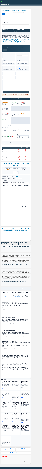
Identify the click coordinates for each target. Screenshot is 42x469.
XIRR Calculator (14, 455)
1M (7, 168)
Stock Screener (3, 458)
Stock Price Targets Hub (4, 455)
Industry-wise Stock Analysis (4, 457)
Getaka (4, 1)
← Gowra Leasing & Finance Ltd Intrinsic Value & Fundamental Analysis (12, 10)
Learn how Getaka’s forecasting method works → (16, 278)
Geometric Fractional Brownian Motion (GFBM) (8, 286)
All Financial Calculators (15, 460)
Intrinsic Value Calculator (15, 454)
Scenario (4, 58)
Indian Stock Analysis (3, 454)
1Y (14, 168)
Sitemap (35, 460)
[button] (40, 1)
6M (12, 168)
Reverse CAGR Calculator (15, 457)
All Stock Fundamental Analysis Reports (15, 433)
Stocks (32, 1)
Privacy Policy (35, 455)
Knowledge (35, 1)
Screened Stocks (3, 459)
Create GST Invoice (15, 459)
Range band (18, 58)
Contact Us (35, 454)
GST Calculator (14, 458)
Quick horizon (5, 52)
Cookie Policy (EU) (36, 458)
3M (9, 168)
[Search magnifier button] (3, 14)
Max (16, 168)
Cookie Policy (35, 457)
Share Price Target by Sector (4, 456)
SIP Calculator (14, 453)
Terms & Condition (36, 456)
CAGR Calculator (14, 456)
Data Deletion (35, 459)
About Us (35, 453)
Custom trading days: (20, 52)
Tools (39, 1)
